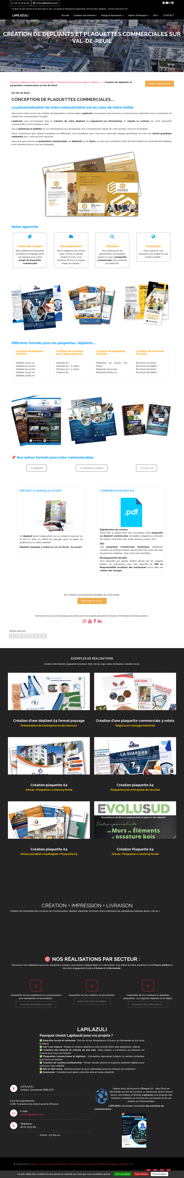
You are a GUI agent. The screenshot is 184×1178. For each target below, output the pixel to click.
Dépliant (37, 468)
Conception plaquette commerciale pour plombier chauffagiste (49, 819)
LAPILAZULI (20, 15)
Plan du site (126, 1164)
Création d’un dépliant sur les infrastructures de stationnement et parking (49, 691)
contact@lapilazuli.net (46, 3)
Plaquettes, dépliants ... (148, 1004)
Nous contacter (159, 84)
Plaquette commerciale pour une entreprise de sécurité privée (135, 755)
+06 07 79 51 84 (21, 3)
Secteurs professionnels (83, 1164)
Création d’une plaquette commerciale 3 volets (135, 689)
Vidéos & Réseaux (137, 15)
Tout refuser (141, 1174)
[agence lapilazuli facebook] (170, 3)
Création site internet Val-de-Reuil (27, 636)
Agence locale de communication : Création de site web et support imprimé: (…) (61, 82)
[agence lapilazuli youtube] (167, 3)
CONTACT (168, 15)
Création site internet (84, 15)
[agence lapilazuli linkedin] (172, 3)
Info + (156, 15)
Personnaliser (159, 1174)
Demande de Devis (92, 601)
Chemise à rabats (92, 468)
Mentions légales (108, 1164)
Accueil (65, 15)
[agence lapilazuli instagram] (163, 3)
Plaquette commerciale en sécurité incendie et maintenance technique (49, 755)
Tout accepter (122, 1174)
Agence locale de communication (49, 1164)
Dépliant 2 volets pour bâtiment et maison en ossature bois (135, 819)
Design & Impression (111, 15)
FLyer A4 (147, 468)
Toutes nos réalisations (36, 1004)
